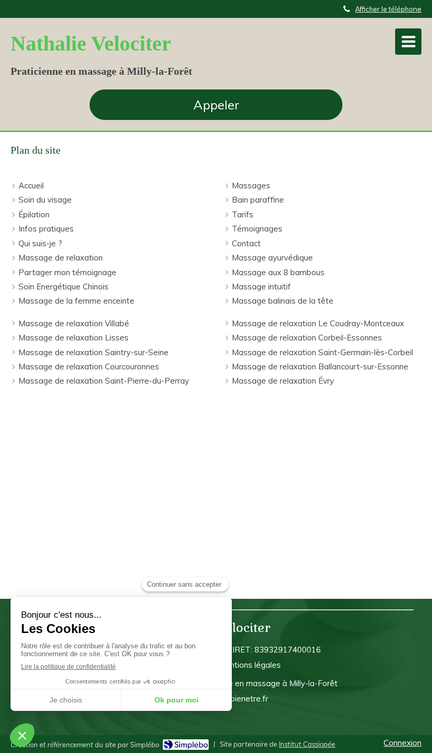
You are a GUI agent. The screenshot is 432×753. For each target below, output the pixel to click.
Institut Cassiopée (307, 744)
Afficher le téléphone (388, 9)
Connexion (402, 743)
